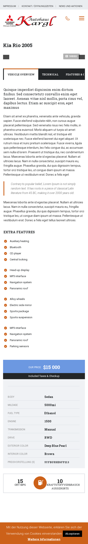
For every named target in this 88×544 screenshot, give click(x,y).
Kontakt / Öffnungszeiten (37, 6)
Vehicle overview (21, 74)
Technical (50, 74)
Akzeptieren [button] (72, 533)
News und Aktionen (70, 6)
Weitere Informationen (44, 539)
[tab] (21, 74)
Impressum (9, 6)
